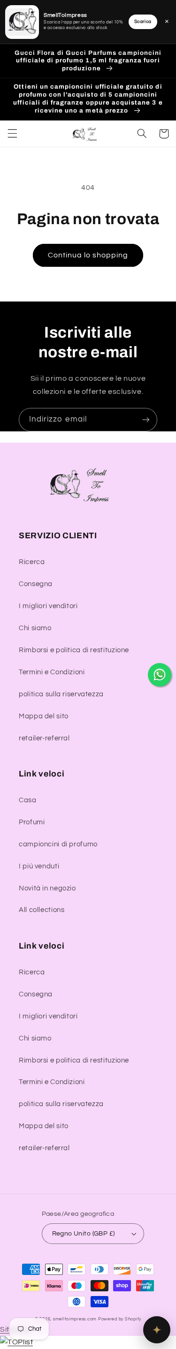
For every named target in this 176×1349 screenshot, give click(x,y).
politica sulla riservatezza (61, 694)
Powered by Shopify (119, 1319)
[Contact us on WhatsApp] (159, 674)
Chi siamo (35, 628)
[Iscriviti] (146, 419)
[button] (12, 133)
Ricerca (32, 561)
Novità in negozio (47, 888)
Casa (28, 800)
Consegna (36, 584)
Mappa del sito (44, 716)
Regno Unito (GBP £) (83, 1233)
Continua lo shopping (88, 255)
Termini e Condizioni (52, 672)
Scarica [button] (143, 21)
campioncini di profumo (58, 844)
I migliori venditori (48, 606)
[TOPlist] (16, 1342)
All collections (41, 909)
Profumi (32, 822)
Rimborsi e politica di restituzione (74, 650)
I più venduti (39, 866)
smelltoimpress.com (75, 1319)
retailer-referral (44, 738)
